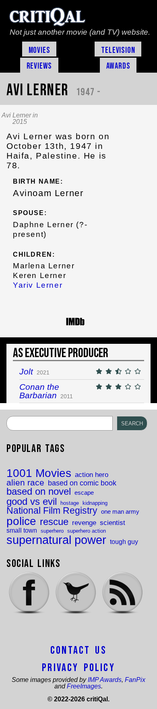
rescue (54, 522)
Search (132, 423)
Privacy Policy (78, 667)
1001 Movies (38, 473)
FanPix (135, 679)
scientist (112, 522)
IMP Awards (105, 679)
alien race (25, 483)
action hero (91, 474)
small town (21, 530)
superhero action (86, 530)
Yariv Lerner (37, 285)
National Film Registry (51, 511)
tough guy (124, 541)
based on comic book (82, 483)
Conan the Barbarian (39, 391)
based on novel (38, 492)
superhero (52, 530)
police (21, 521)
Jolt (26, 371)
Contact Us (78, 650)
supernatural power (56, 540)
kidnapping (95, 503)
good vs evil (31, 501)
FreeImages (84, 686)
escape (84, 493)
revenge (84, 522)
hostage (69, 503)
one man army (120, 512)
